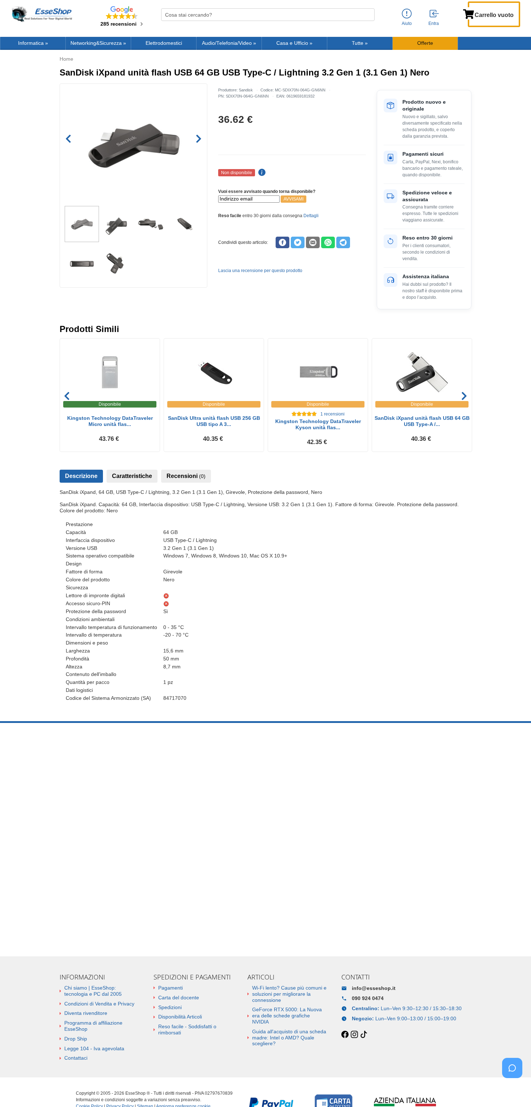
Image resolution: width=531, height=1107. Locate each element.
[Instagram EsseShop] (354, 1035)
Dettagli (311, 215)
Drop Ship (75, 1039)
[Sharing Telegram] (343, 242)
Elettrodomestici (164, 43)
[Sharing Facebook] (282, 242)
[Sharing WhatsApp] (328, 242)
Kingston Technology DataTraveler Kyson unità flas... (318, 424)
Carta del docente (178, 997)
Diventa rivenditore (85, 1013)
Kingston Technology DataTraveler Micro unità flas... (110, 421)
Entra (433, 23)
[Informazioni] (407, 14)
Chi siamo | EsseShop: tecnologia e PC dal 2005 (93, 991)
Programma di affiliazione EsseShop (93, 1026)
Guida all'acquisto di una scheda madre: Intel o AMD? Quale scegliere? (289, 1038)
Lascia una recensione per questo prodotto (260, 270)
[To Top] (514, 1090)
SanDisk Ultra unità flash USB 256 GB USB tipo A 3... (214, 421)
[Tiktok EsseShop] (363, 1035)
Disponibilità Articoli (180, 1017)
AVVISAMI (293, 199)
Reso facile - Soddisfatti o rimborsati (187, 1029)
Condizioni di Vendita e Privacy (99, 1004)
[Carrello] (468, 13)
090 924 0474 (368, 998)
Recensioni (186, 476)
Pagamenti (170, 988)
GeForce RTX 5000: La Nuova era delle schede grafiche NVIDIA (287, 1016)
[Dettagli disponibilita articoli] (261, 172)
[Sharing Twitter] (298, 242)
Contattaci (75, 1058)
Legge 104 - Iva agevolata (94, 1048)
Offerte (425, 43)
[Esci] (434, 14)
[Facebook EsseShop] (345, 1035)
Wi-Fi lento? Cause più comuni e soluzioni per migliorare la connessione (289, 994)
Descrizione (81, 476)
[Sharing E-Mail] (313, 242)
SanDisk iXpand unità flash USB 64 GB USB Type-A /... (422, 421)
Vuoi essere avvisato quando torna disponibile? (266, 191)
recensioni (332, 414)
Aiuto (407, 23)
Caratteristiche (132, 476)
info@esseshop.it (374, 988)
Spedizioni (170, 1007)
